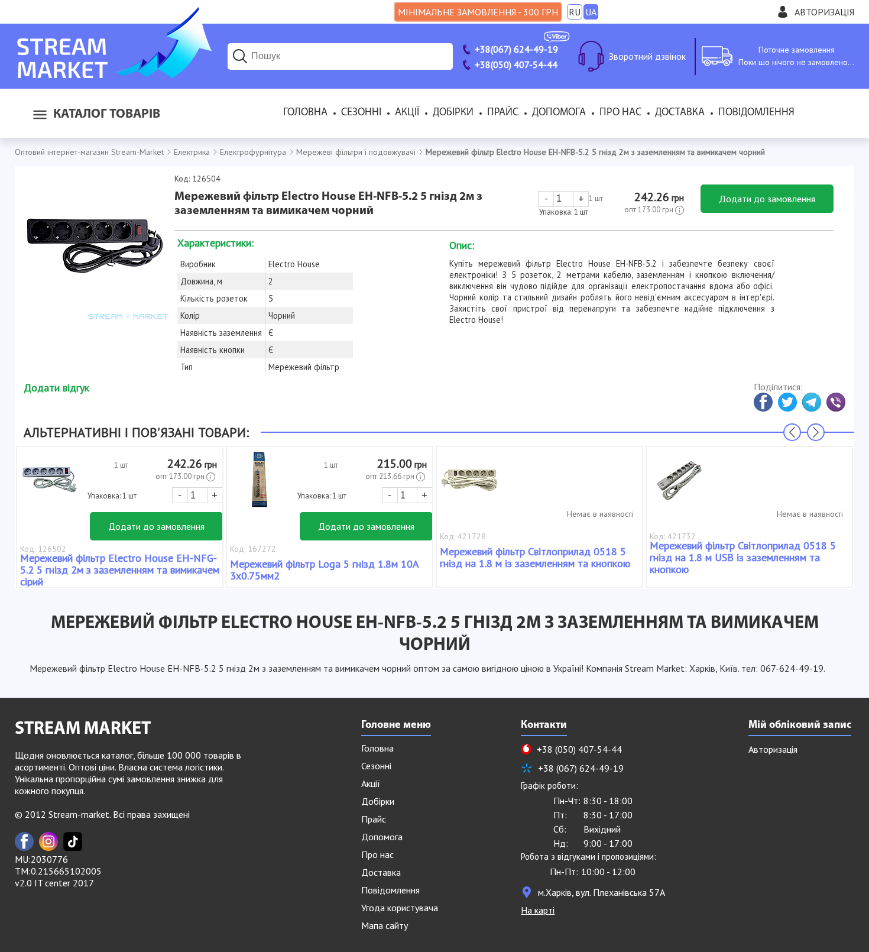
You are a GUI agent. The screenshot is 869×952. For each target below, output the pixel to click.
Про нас (620, 113)
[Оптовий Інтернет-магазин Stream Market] (113, 74)
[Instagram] (48, 841)
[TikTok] (72, 841)
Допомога (559, 113)
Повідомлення (756, 113)
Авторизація (824, 12)
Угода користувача (399, 908)
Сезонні (361, 113)
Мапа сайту (384, 925)
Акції (407, 113)
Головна (305, 113)
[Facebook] (24, 841)
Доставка (680, 113)
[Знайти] (240, 56)
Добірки (453, 113)
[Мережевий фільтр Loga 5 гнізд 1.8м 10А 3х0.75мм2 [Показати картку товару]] (259, 485)
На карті (538, 910)
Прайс (502, 113)
